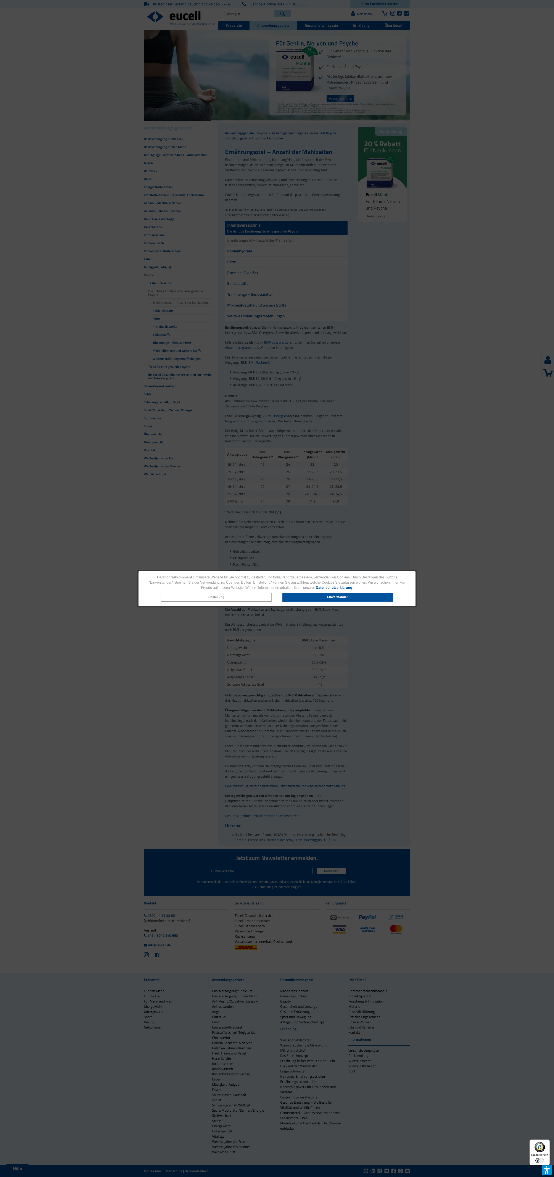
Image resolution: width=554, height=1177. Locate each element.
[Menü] (547, 1142)
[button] (216, 597)
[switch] (539, 1160)
